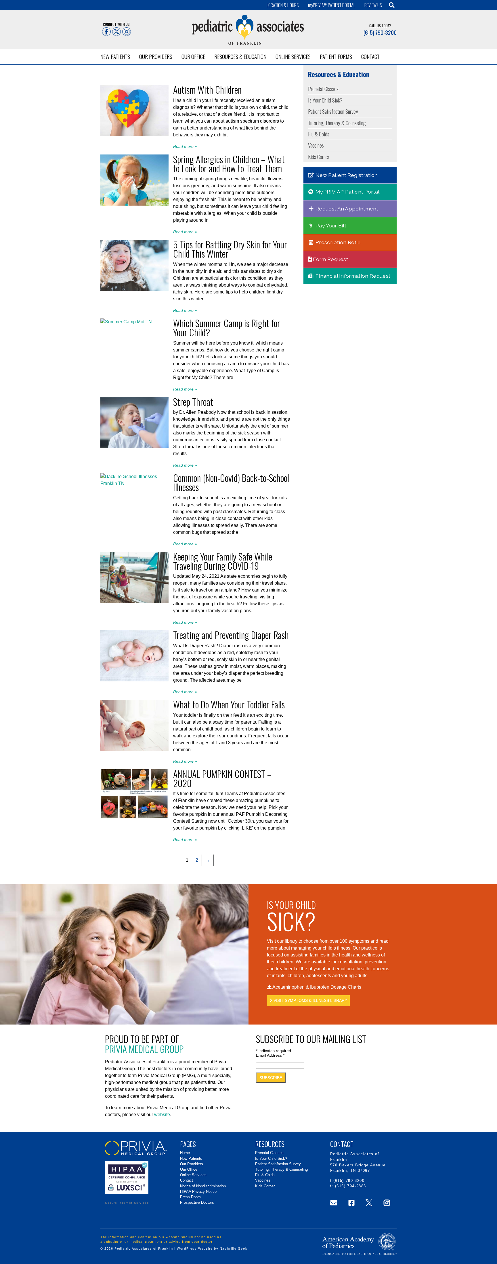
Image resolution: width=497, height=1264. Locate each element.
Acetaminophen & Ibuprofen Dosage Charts (316, 987)
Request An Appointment (346, 209)
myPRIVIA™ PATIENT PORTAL (331, 5)
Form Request (330, 259)
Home (185, 1153)
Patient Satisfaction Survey (333, 111)
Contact (370, 56)
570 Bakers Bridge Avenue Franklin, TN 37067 (357, 1168)
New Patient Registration (346, 175)
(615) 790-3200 (380, 32)
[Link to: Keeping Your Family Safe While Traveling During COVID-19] (134, 601)
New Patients (115, 56)
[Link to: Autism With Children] (134, 134)
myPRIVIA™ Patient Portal (347, 192)
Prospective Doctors (197, 1202)
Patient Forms (336, 56)
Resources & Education (240, 56)
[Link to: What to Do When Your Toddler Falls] (134, 749)
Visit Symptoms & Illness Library (309, 1000)
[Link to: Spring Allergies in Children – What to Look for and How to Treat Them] (134, 204)
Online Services (293, 56)
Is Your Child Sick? (325, 100)
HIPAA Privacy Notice (198, 1191)
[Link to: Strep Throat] (134, 446)
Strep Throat (193, 401)
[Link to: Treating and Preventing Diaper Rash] (134, 679)
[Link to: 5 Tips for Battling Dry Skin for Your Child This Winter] (134, 289)
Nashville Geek (233, 1248)
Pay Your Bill (330, 226)
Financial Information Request (352, 276)
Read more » (185, 146)
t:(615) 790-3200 (347, 1180)
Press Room (190, 1197)
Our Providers (155, 56)
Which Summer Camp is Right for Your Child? (226, 327)
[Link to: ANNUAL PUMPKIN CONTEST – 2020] (134, 818)
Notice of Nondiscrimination (203, 1186)
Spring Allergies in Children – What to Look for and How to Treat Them (229, 163)
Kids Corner (318, 156)
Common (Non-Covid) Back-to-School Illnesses (231, 482)
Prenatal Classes (323, 88)
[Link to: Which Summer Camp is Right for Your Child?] (126, 321)
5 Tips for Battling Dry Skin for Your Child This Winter (230, 248)
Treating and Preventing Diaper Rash (231, 634)
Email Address (270, 1055)
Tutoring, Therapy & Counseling (337, 123)
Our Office (193, 56)
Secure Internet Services (127, 1202)
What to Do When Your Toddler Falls (229, 704)
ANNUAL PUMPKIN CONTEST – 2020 (222, 778)
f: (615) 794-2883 (348, 1186)
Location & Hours (283, 5)
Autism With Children (207, 89)
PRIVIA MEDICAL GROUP (144, 1049)
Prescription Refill (337, 242)
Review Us (373, 5)
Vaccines (316, 145)
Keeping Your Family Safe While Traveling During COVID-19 (222, 561)
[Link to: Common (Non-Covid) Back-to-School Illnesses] (134, 483)
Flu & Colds (318, 134)
